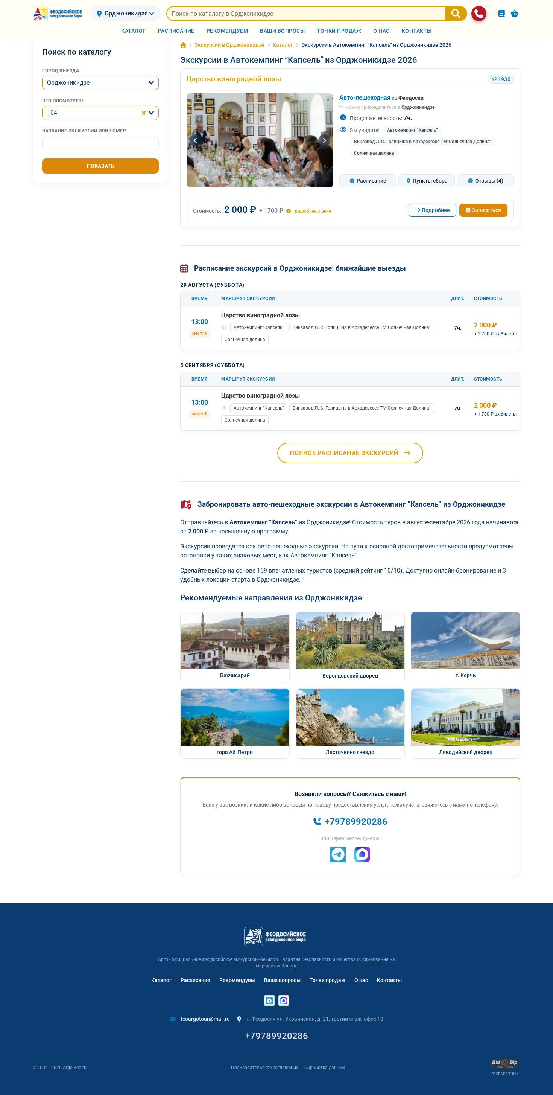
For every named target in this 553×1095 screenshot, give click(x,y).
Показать (100, 166)
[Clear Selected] (144, 113)
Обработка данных (324, 1067)
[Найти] (456, 13)
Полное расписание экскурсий (344, 453)
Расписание (195, 980)
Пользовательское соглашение (264, 1067)
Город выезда (60, 70)
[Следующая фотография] (324, 140)
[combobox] (100, 83)
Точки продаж (327, 980)
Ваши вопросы (282, 980)
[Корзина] (514, 13)
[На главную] (59, 13)
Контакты (389, 980)
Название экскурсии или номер (84, 131)
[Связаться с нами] (478, 13)
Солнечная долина (374, 153)
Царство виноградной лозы (234, 79)
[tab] (367, 180)
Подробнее (436, 210)
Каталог (161, 980)
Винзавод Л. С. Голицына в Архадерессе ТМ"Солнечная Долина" (422, 141)
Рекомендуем (237, 980)
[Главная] (183, 45)
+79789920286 (276, 1036)
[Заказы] (501, 13)
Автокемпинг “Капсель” (412, 130)
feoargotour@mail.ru (204, 1019)
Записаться (486, 210)
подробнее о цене (311, 211)
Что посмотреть (63, 101)
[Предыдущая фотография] (196, 140)
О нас (361, 980)
